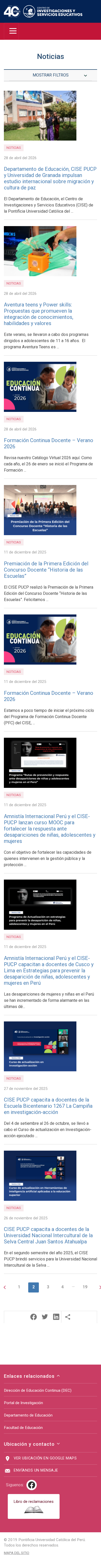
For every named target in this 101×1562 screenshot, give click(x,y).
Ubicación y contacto (30, 1444)
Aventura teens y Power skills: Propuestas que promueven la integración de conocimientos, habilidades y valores (38, 314)
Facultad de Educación (23, 1427)
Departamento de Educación (28, 1415)
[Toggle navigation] (11, 31)
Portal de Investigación (23, 1403)
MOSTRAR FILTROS (51, 75)
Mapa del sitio (16, 1553)
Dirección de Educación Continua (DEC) (37, 1390)
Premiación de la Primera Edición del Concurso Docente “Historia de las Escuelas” (46, 569)
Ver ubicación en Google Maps (45, 1458)
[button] (33, 1317)
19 (85, 1286)
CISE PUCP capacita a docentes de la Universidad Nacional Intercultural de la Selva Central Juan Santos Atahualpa (48, 1235)
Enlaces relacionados (30, 1376)
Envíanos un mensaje (36, 1470)
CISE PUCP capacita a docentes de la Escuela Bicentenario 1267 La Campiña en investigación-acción (48, 1106)
